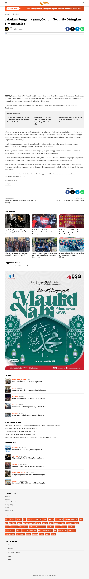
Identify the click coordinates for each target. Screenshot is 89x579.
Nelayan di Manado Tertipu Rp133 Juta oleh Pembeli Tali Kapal (16, 254)
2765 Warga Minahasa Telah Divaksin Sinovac (70, 199)
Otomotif (15, 464)
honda (7, 527)
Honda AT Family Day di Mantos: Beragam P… (28, 466)
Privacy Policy (9, 505)
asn (24, 519)
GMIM (76, 523)
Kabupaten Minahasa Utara (37, 527)
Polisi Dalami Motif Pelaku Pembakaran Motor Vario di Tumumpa (42, 232)
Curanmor (57, 523)
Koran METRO (37, 575)
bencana (51, 519)
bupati (19, 523)
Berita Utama (16, 380)
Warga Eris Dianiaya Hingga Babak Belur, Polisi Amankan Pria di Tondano (70, 119)
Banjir (44, 519)
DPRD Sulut (70, 523)
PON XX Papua (20, 534)
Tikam (47, 534)
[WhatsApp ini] (82, 29)
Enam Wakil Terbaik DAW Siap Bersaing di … (28, 415)
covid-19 (44, 523)
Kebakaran (51, 527)
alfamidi (12, 519)
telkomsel (35, 534)
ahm (6, 519)
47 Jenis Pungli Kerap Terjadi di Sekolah (17, 431)
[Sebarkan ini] (67, 29)
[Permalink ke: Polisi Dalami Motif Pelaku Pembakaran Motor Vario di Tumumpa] (44, 221)
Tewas (41, 534)
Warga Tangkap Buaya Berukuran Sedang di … (29, 475)
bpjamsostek (59, 519)
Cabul (38, 523)
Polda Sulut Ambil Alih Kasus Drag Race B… (28, 382)
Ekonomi (15, 413)
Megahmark (52, 575)
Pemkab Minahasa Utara (45, 530)
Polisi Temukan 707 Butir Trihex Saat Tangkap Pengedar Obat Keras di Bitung (70, 232)
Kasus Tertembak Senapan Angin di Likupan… (29, 390)
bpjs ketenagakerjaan (71, 519)
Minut (14, 388)
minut (18, 530)
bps (6, 523)
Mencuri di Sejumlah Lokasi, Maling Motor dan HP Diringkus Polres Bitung (71, 255)
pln (55, 530)
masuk (14, 266)
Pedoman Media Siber (11, 502)
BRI (10, 523)
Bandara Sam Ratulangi (34, 519)
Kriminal (23, 380)
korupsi (64, 527)
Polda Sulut (72, 530)
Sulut (23, 473)
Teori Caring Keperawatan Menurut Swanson (19, 428)
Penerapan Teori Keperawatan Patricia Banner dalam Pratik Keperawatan (28, 437)
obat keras (25, 530)
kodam (58, 527)
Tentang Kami (9, 510)
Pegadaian (33, 530)
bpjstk (80, 519)
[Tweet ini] (72, 29)
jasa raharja (14, 527)
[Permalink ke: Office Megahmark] (7, 29)
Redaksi (7, 507)
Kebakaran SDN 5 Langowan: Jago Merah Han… (29, 407)
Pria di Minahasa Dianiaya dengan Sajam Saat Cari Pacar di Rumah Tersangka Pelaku (18, 119)
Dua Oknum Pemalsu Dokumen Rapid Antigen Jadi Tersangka (20, 200)
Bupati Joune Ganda (29, 523)
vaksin (53, 534)
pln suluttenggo (62, 530)
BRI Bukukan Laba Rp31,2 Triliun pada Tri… (28, 450)
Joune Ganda (24, 527)
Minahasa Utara (9, 530)
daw (63, 523)
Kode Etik (7, 499)
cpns (50, 523)
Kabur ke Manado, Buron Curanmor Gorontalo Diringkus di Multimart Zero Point (44, 255)
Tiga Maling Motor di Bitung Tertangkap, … (28, 458)
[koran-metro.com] (44, 3)
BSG (14, 523)
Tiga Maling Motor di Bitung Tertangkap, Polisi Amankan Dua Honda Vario (40, 9)
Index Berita (8, 496)
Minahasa (15, 396)
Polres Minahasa (9, 534)
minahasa (71, 527)
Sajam (28, 534)
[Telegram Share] (77, 29)
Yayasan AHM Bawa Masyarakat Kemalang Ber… (29, 483)
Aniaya (8, 184)
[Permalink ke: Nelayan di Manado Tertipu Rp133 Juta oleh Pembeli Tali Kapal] (17, 244)
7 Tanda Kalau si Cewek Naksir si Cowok (17, 434)
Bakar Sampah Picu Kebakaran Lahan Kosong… (29, 398)
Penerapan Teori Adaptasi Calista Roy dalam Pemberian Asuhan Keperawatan (29, 426)
